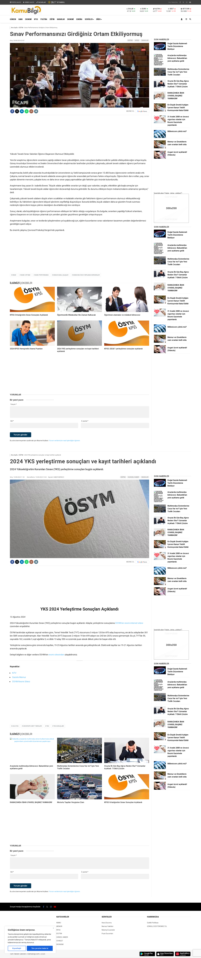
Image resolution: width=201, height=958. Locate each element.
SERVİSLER (89, 19)
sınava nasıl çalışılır (60, 275)
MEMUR (59, 926)
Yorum (13, 404)
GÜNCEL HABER (133, 477)
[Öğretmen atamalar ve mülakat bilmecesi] (126, 299)
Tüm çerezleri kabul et (39, 948)
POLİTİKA (43, 19)
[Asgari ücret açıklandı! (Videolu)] (160, 158)
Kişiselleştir (16, 948)
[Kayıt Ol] (182, 19)
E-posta (84, 421)
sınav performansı (42, 275)
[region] (30, 939)
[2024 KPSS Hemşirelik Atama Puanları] (32, 333)
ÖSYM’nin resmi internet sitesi (129, 623)
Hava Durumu (107, 923)
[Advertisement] (79, 133)
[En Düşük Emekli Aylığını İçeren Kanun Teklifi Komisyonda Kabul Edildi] (160, 111)
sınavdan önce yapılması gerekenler (86, 275)
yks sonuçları (59, 726)
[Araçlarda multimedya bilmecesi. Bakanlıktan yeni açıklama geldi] (160, 65)
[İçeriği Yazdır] (36, 111)
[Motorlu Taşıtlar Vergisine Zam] (79, 786)
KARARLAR (61, 19)
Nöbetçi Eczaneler (108, 930)
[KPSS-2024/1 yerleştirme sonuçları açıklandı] (126, 333)
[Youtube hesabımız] (190, 2)
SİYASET (59, 941)
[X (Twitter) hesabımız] (183, 2)
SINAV (14, 275)
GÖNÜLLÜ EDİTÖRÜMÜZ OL (157, 926)
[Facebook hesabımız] (180, 2)
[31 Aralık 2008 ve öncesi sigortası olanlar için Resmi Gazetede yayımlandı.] (160, 123)
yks (47, 726)
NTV (14, 673)
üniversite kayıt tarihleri (32, 726)
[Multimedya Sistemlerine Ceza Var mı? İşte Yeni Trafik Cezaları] (160, 75)
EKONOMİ (28, 19)
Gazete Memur (19, 677)
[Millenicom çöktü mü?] (160, 137)
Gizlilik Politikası (152, 923)
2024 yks (15, 726)
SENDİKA (79, 19)
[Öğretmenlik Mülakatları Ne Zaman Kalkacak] (79, 299)
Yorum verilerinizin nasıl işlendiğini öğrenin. (64, 440)
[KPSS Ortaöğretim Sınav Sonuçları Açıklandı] (32, 299)
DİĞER (98, 19)
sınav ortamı (25, 275)
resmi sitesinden (56, 654)
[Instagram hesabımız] (186, 2)
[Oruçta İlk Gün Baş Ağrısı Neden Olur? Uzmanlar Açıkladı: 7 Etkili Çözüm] (160, 87)
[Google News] (142, 111)
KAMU (20, 19)
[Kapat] (53, 928)
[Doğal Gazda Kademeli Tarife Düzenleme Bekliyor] (160, 49)
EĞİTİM (52, 19)
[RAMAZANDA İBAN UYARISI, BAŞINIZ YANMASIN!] (160, 99)
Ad (12, 421)
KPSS (36, 19)
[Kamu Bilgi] (26, 14)
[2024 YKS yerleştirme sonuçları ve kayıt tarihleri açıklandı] (79, 333)
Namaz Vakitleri (107, 926)
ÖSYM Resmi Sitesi (21, 681)
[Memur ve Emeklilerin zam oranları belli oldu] (160, 148)
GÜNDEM (13, 19)
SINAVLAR (145, 40)
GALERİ (16, 2)
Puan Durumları (107, 933)
